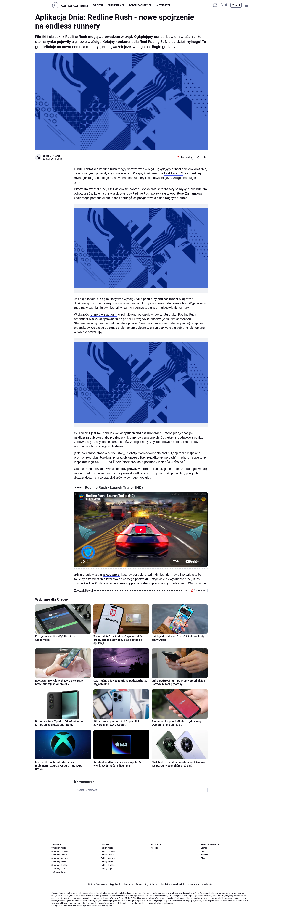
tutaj (110, 906)
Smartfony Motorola (60, 858)
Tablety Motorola (108, 858)
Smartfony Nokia (58, 862)
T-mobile (204, 855)
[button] (224, 5)
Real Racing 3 (173, 173)
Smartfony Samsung (60, 851)
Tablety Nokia (107, 862)
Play (203, 851)
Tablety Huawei (107, 855)
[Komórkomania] (77, 5)
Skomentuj (186, 157)
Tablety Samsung (108, 851)
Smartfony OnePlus (59, 865)
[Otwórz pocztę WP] (215, 5)
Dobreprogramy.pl (140, 5)
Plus (203, 858)
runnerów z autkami (103, 314)
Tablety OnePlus (108, 865)
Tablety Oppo (106, 868)
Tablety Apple (107, 848)
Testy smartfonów (59, 872)
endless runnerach (148, 433)
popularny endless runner (160, 299)
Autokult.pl (163, 5)
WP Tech (98, 5)
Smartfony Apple (58, 848)
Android (154, 848)
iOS (152, 851)
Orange (204, 848)
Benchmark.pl (116, 5)
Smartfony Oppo (58, 868)
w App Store (111, 574)
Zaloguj (236, 5)
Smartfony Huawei (59, 855)
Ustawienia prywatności (199, 884)
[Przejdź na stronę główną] (55, 7)
